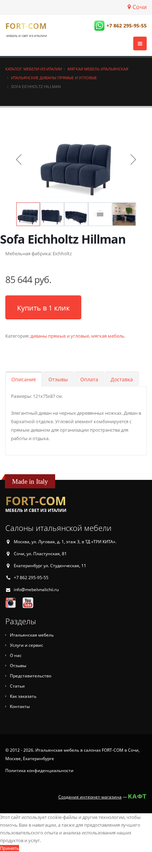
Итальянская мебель (32, 635)
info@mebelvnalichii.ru (36, 590)
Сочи (140, 7)
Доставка (122, 379)
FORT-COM (26, 25)
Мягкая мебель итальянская (98, 68)
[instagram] (10, 602)
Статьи (17, 686)
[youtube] (28, 602)
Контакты (20, 706)
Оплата (89, 379)
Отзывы (58, 379)
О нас (16, 655)
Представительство (30, 676)
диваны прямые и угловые (59, 336)
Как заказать (23, 696)
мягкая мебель (107, 336)
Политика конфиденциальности (39, 770)
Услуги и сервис (26, 645)
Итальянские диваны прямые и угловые (54, 77)
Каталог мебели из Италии (33, 68)
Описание (23, 379)
